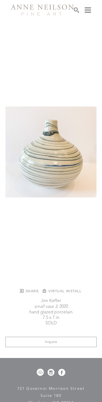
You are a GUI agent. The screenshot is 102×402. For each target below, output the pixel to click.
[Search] (76, 10)
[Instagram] (52, 372)
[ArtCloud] (41, 372)
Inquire (51, 342)
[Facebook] (61, 372)
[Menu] (88, 10)
